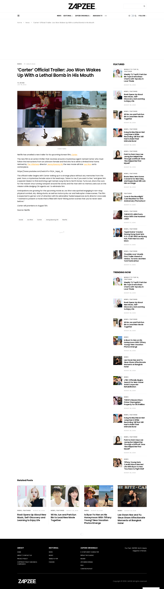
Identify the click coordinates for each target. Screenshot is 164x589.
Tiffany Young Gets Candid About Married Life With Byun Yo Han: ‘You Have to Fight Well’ (134, 465)
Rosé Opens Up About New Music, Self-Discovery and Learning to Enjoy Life (134, 97)
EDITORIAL (53, 548)
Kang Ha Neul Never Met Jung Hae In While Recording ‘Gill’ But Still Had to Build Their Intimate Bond (134, 136)
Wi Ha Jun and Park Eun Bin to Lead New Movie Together (134, 116)
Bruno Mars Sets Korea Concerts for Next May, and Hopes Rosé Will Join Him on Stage (134, 180)
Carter (39, 220)
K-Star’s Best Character (90, 552)
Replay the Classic (87, 555)
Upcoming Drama (87, 562)
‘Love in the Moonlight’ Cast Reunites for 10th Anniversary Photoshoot (134, 198)
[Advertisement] (82, 40)
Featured (128, 71)
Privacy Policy (22, 559)
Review (83, 559)
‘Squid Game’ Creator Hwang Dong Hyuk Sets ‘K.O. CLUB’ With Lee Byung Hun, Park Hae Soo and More (135, 236)
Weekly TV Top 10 (131, 69)
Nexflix (64, 220)
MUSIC (51, 555)
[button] (18, 15)
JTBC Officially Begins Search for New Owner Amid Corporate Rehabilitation (134, 383)
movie (21, 220)
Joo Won (87, 164)
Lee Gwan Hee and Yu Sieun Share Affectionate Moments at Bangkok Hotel (135, 363)
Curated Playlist (86, 569)
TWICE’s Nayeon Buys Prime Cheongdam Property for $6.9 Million (134, 402)
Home (19, 22)
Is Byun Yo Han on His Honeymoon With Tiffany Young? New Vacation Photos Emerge (135, 343)
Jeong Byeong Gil (54, 164)
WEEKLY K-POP (53, 559)
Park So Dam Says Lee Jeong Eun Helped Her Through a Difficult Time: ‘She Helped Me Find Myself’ (134, 158)
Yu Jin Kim (20, 83)
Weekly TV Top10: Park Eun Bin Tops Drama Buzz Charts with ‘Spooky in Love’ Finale (135, 77)
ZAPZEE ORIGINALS (89, 548)
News (28, 22)
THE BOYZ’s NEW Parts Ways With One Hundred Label (134, 216)
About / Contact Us (24, 555)
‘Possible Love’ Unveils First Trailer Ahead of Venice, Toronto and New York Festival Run (135, 257)
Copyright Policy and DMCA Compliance (27, 563)
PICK (82, 565)
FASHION (51, 562)
